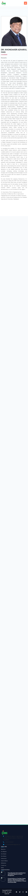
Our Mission (4, 851)
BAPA (2, 867)
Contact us (3, 865)
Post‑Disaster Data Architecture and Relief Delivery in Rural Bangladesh (17, 874)
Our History (3, 856)
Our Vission (3, 854)
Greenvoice (3, 858)
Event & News (4, 860)
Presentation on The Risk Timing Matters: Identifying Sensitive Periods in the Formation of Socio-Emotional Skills (17, 880)
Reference (3, 863)
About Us (3, 849)
